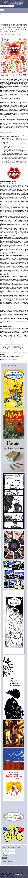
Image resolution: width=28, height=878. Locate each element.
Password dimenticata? (7, 861)
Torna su (26, 876)
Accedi (4, 857)
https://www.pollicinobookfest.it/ (17, 347)
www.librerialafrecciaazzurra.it (20, 349)
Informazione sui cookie (20, 874)
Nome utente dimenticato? (8, 860)
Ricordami (5, 855)
